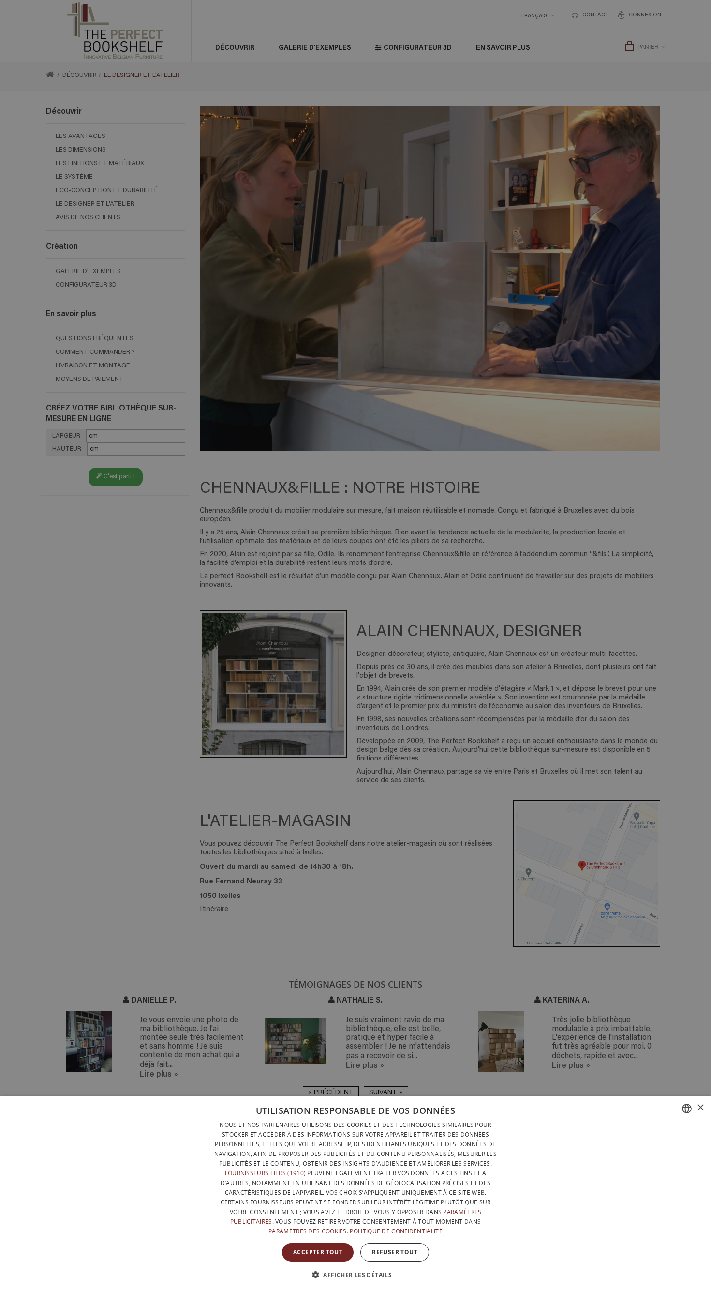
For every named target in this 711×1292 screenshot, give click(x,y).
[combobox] (687, 1108)
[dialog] (355, 1194)
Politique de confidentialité (396, 1231)
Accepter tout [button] (317, 1252)
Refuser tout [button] (394, 1252)
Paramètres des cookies (307, 1231)
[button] (355, 1274)
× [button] (700, 1107)
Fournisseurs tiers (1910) (265, 1173)
